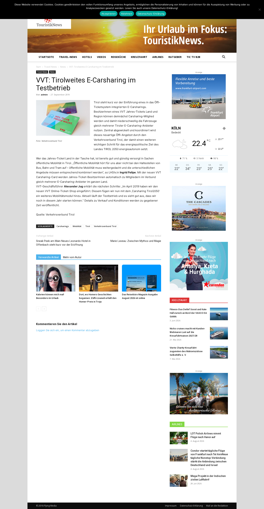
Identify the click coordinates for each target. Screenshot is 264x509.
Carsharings (63, 226)
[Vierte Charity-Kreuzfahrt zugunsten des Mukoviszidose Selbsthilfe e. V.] (219, 352)
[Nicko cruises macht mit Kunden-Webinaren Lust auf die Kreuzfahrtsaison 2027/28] (219, 333)
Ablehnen (126, 13)
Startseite (46, 57)
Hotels (87, 57)
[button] (223, 57)
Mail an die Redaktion (217, 505)
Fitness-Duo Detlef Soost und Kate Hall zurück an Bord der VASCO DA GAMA (188, 313)
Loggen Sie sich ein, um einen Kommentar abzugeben (67, 330)
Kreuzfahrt (139, 57)
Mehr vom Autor (72, 257)
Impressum (171, 505)
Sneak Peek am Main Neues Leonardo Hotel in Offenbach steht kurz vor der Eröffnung (63, 242)
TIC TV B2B (193, 57)
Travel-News (68, 57)
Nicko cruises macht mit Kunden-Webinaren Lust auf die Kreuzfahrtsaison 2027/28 (187, 332)
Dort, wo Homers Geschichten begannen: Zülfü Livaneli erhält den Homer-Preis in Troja (97, 298)
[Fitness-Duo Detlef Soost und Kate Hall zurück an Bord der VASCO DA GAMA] (219, 314)
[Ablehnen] (259, 9)
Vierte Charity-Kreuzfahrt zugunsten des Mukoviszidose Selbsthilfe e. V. (186, 351)
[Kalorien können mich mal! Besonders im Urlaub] (55, 278)
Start (38, 66)
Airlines (157, 57)
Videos (101, 57)
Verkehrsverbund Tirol (105, 226)
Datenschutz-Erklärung (191, 505)
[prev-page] (38, 309)
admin (44, 94)
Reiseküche (118, 57)
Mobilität (77, 226)
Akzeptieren (108, 13)
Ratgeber (175, 57)
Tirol (87, 226)
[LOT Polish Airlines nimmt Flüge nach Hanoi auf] (179, 438)
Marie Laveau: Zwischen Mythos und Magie (135, 241)
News (63, 66)
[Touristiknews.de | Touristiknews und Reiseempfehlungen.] (132, 29)
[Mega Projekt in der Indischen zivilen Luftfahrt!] (179, 480)
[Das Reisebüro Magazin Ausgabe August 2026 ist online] (141, 278)
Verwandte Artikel (48, 257)
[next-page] (44, 309)
